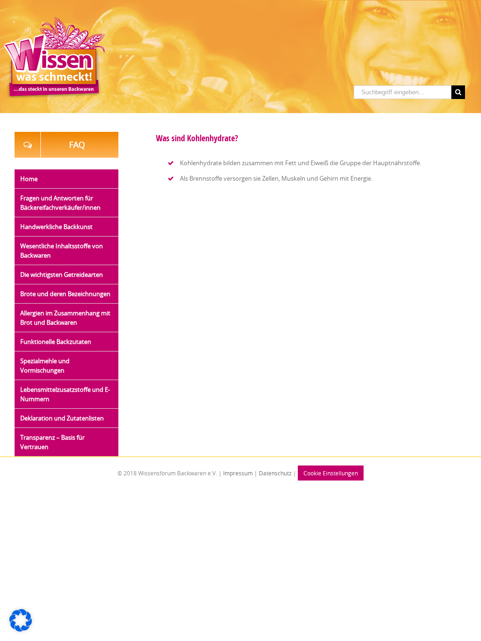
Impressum (237, 473)
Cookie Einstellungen (330, 473)
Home (29, 179)
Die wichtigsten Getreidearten (61, 274)
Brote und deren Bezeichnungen (65, 294)
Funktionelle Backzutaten (55, 341)
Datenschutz (275, 473)
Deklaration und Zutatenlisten (62, 418)
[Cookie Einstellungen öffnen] (20, 629)
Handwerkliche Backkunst (56, 226)
